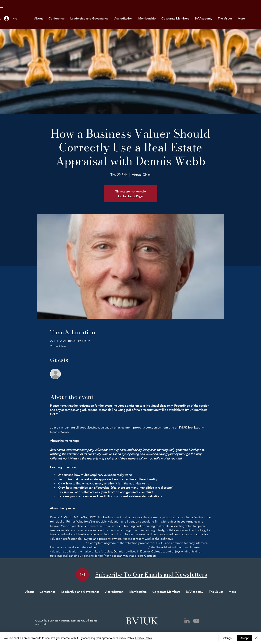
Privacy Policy (143, 638)
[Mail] (82, 574)
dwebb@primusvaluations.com (177, 555)
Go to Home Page (130, 196)
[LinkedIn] (187, 621)
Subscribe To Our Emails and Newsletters (151, 574)
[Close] (256, 638)
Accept (244, 638)
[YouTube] (196, 621)
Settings (227, 638)
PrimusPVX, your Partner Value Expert (123, 547)
